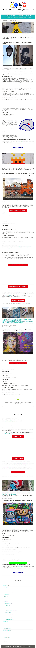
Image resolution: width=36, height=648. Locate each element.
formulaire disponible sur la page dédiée (21, 463)
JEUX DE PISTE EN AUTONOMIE (6, 493)
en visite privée (14, 355)
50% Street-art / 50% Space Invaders (11, 610)
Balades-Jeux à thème (7, 612)
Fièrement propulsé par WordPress (12, 646)
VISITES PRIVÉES (23, 34)
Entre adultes (6, 623)
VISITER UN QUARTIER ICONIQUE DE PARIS (26, 321)
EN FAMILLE (11, 33)
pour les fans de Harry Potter (10, 614)
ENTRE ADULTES (15, 33)
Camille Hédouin (10, 326)
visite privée (8, 201)
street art (25, 303)
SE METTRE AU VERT (15, 493)
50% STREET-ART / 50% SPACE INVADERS (14, 164)
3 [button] (15, 414)
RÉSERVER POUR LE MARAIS (8, 433)
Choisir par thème (5, 601)
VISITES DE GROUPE (5, 322)
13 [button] (21, 414)
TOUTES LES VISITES (17, 34)
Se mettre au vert (7, 637)
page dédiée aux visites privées (8, 295)
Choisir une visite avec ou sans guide (8, 592)
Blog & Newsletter (27, 17)
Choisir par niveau (5, 621)
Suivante (32, 55)
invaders (12, 303)
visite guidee (28, 303)
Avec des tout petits (7, 628)
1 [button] (14, 414)
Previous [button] (2, 406)
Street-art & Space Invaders (18, 15)
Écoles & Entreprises (6, 585)
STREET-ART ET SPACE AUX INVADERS (8, 34)
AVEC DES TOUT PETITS (24, 164)
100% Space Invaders (9, 605)
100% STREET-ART (5, 164)
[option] (18, 406)
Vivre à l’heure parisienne (8, 635)
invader (10, 303)
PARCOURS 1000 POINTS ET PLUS (23, 33)
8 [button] (18, 414)
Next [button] (33, 406)
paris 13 (15, 303)
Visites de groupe (6, 594)
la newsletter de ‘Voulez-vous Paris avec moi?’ (19, 69)
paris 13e (17, 303)
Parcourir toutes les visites (7, 583)
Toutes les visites (8, 15)
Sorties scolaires (6, 589)
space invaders (21, 303)
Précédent (3, 55)
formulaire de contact (21, 141)
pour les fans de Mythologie (9, 619)
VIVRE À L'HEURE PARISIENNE (18, 322)
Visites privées (6, 596)
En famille (5, 626)
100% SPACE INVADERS (5, 33)
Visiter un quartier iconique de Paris (9, 632)
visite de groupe (8, 355)
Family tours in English (18, 17)
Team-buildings (6, 587)
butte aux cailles (6, 303)
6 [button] (17, 414)
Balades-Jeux (28, 15)
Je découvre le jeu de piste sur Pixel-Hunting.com (18, 562)
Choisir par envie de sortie (7, 630)
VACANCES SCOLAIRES (17, 320)
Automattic (28, 646)
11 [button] (20, 414)
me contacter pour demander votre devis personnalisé (23, 246)
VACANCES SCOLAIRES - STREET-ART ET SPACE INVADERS (10, 321)
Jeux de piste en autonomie (8, 598)
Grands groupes (9, 17)
